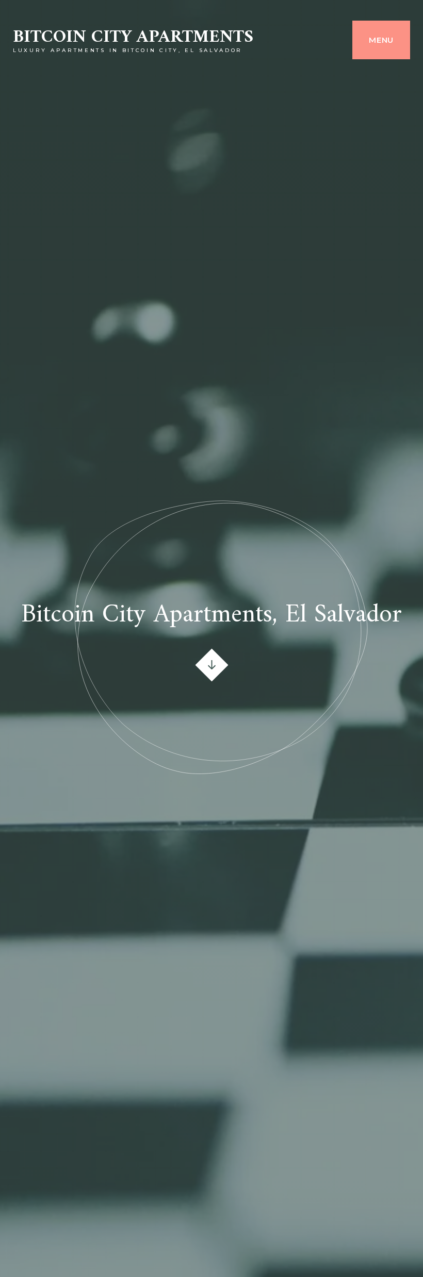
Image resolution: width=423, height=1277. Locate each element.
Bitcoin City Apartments (133, 37)
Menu (381, 40)
